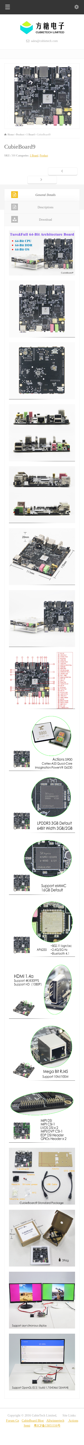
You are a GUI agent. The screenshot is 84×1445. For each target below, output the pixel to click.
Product (44, 155)
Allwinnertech (55, 1420)
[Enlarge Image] (42, 66)
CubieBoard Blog (33, 1420)
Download (45, 219)
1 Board (34, 155)
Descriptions (45, 207)
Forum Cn (12, 1420)
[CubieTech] (42, 33)
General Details (45, 195)
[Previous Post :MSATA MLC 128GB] (63, 171)
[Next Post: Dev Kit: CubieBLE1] (42, 180)
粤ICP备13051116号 (47, 1425)
